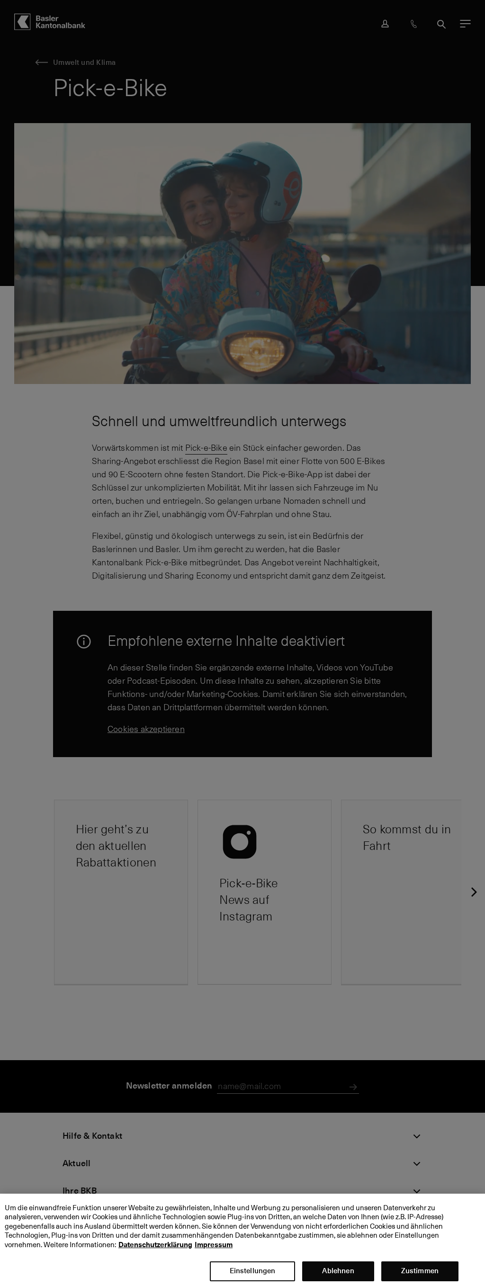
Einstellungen (253, 1270)
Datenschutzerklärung (155, 1245)
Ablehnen (338, 1270)
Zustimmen (420, 1270)
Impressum (214, 1245)
